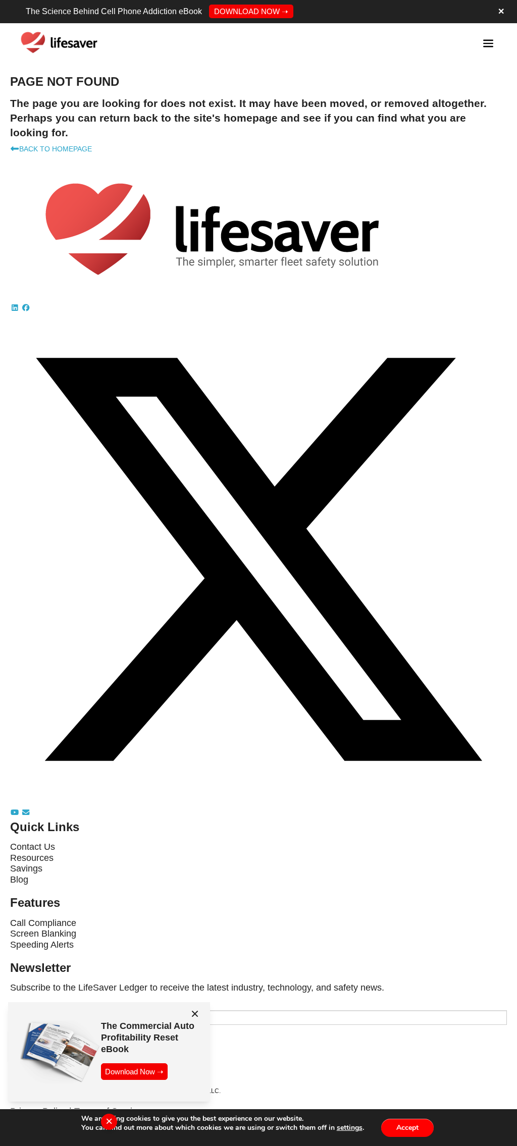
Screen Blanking (43, 934)
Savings (26, 868)
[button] (15, 308)
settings (350, 1127)
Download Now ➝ (134, 1071)
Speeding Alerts (42, 945)
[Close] (195, 1014)
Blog (19, 880)
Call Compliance (43, 923)
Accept (407, 1127)
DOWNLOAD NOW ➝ (251, 11)
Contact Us (32, 847)
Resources (32, 858)
